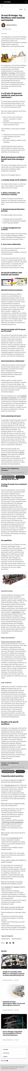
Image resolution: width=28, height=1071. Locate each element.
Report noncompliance (10, 1067)
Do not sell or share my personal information (13, 1066)
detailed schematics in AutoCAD (13, 397)
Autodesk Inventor (5, 938)
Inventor (12, 73)
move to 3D (14, 838)
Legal (22, 1067)
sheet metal (16, 612)
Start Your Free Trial (8, 477)
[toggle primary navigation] (2, 2)
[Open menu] (2, 6)
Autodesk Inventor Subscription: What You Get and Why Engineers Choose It (14, 1003)
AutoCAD (4, 73)
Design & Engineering (16, 938)
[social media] (4, 1061)
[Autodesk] (7, 1)
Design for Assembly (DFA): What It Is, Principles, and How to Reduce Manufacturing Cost (13, 973)
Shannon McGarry (11, 25)
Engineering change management (12, 822)
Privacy (2, 1066)
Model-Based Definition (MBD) (11, 642)
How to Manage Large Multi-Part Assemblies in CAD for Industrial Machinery (13, 1033)
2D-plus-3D (8, 785)
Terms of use (18, 1067)
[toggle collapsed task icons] (23, 2)
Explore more (20, 477)
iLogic (3, 688)
